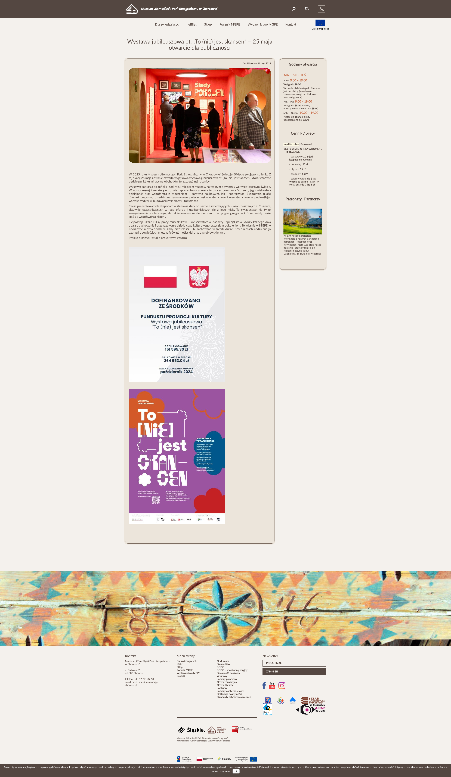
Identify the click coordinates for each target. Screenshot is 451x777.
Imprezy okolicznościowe (230, 691)
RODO (220, 667)
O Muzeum (223, 661)
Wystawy (222, 676)
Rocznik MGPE (230, 24)
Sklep (208, 24)
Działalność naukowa (228, 673)
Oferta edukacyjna (227, 682)
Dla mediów (223, 664)
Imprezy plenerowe (227, 679)
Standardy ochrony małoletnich (234, 697)
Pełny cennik (307, 144)
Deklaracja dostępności (229, 694)
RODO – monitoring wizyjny (232, 670)
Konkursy (222, 688)
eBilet (192, 24)
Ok (236, 771)
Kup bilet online (291, 144)
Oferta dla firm (225, 685)
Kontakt (290, 24)
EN (307, 9)
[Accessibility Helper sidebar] (318, 9)
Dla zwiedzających (168, 24)
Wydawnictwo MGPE (263, 24)
